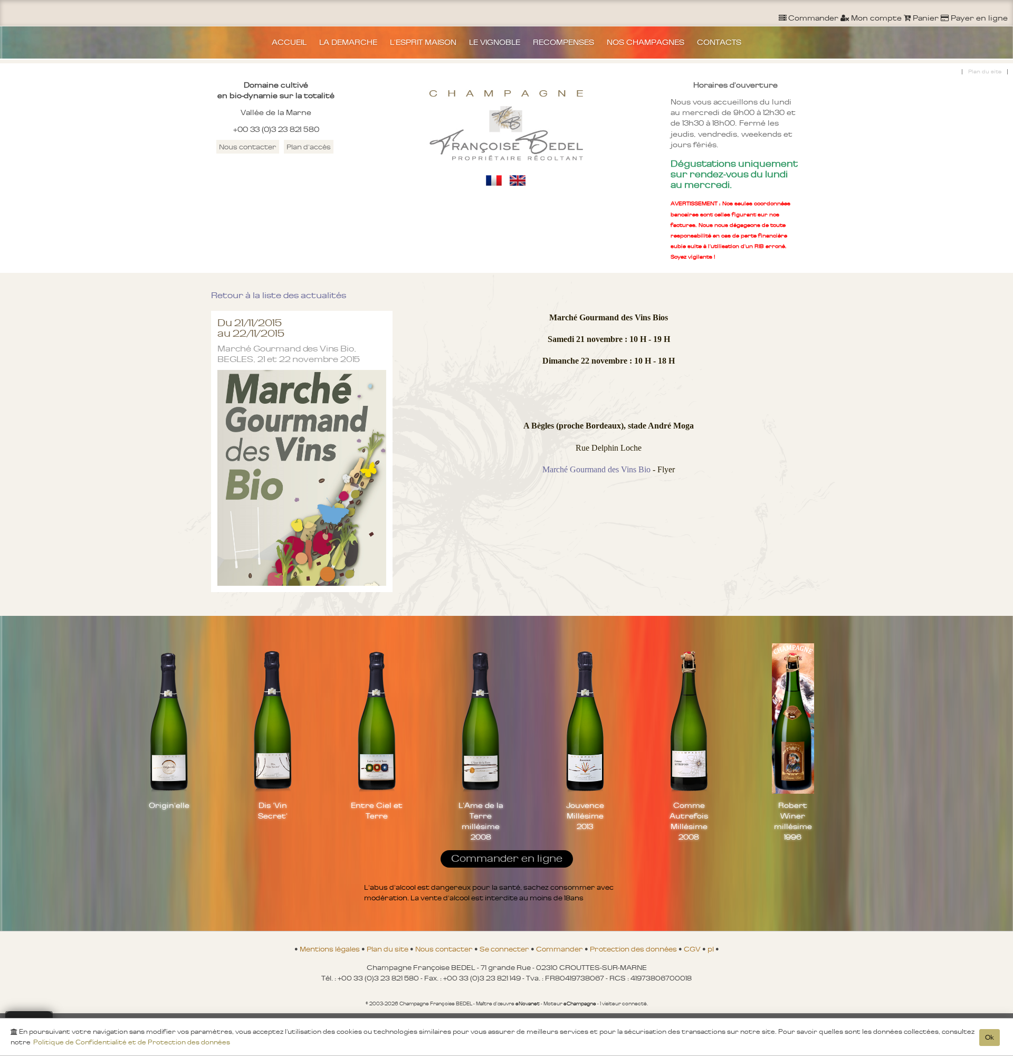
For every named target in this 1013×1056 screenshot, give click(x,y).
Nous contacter (247, 146)
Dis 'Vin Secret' (273, 811)
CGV (693, 949)
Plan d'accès (308, 146)
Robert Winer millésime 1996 (793, 821)
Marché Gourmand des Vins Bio (596, 469)
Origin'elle (169, 805)
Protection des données (634, 949)
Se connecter (505, 949)
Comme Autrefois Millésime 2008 (689, 821)
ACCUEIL (289, 42)
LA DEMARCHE (348, 42)
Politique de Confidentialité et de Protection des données (131, 1042)
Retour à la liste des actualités (278, 295)
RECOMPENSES (563, 42)
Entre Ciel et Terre (377, 811)
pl (711, 949)
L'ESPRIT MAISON (423, 42)
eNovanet (527, 1003)
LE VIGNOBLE (494, 42)
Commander (560, 949)
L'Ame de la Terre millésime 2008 (480, 821)
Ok (989, 1037)
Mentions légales (330, 949)
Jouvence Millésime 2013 (585, 816)
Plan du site (984, 71)
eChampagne (579, 1003)
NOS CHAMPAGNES (645, 42)
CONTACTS (719, 42)
